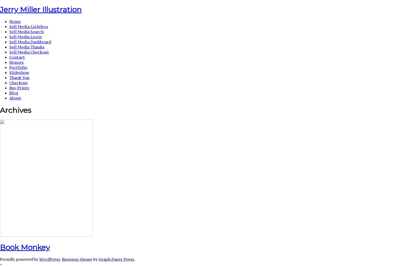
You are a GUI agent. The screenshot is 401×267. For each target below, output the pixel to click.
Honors (16, 62)
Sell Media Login (25, 36)
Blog (13, 93)
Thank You (19, 77)
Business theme (77, 259)
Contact (17, 57)
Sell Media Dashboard (30, 42)
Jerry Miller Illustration (41, 9)
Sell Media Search (26, 31)
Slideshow (19, 72)
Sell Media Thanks (26, 47)
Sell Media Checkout (29, 52)
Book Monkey (25, 247)
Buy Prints (19, 87)
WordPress (49, 259)
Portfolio (18, 67)
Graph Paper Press (116, 259)
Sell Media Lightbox (28, 26)
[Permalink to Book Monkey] (46, 235)
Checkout (18, 82)
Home (15, 21)
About (15, 98)
